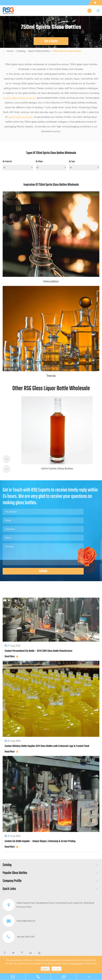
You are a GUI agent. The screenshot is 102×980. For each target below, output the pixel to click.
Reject (45, 968)
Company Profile (12, 881)
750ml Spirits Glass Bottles (67, 51)
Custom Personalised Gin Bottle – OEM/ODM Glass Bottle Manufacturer (38, 651)
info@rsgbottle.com (26, 921)
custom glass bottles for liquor (19, 97)
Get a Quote (51, 41)
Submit (43, 571)
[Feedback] (63, 976)
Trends (51, 376)
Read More (10, 656)
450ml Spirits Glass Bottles (57, 468)
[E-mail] (12, 976)
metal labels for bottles (20, 116)
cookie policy (76, 963)
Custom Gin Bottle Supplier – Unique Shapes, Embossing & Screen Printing (40, 841)
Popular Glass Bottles (15, 873)
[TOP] (89, 976)
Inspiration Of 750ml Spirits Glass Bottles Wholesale (51, 184)
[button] (7, 459)
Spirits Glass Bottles (39, 51)
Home (10, 51)
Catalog (20, 51)
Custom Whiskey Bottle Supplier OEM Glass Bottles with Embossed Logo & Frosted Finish (47, 746)
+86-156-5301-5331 (25, 936)
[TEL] (38, 976)
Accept (56, 968)
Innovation (51, 281)
